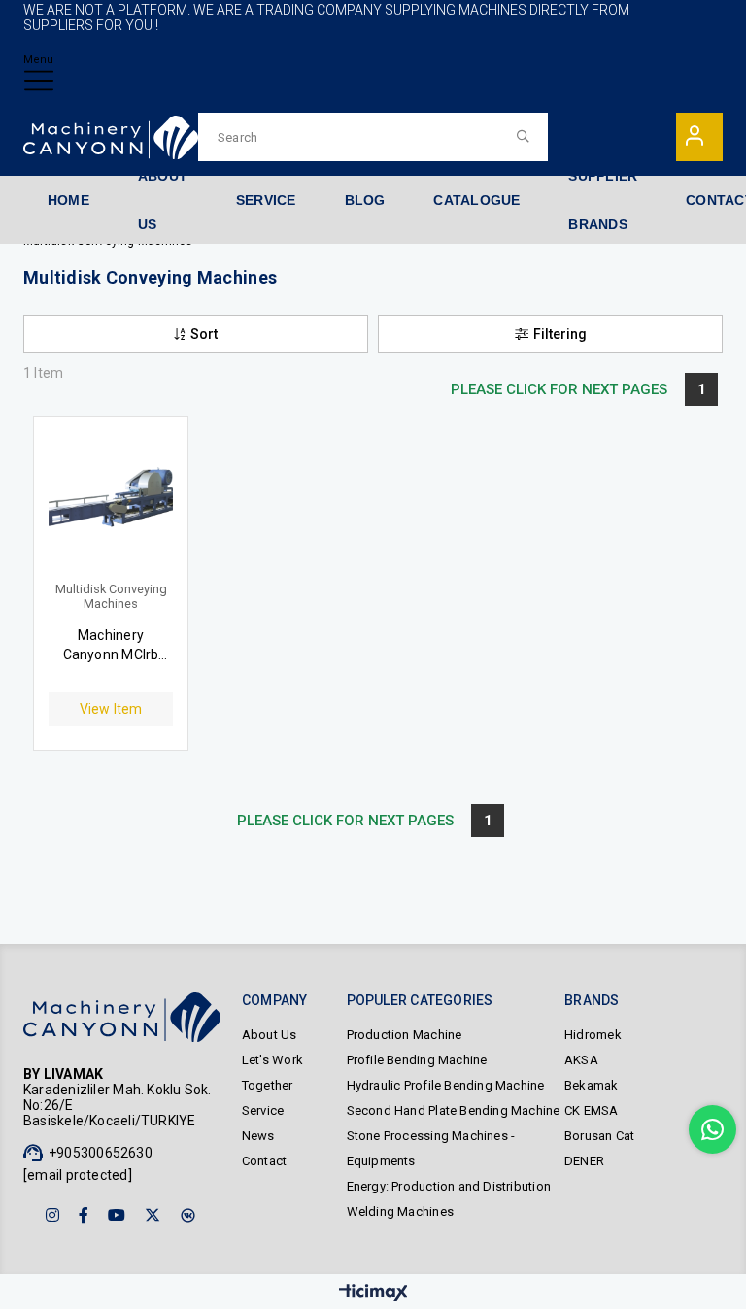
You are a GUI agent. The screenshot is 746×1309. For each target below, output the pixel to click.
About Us (269, 1034)
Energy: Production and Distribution (449, 1186)
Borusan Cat (599, 1135)
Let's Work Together (272, 1072)
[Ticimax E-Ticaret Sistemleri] (373, 1294)
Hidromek (593, 1034)
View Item (111, 709)
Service (263, 1110)
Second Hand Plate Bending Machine (453, 1110)
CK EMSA (591, 1110)
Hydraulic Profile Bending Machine (446, 1085)
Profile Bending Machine (417, 1060)
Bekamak (591, 1085)
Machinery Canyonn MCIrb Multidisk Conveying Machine (111, 645)
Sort (204, 334)
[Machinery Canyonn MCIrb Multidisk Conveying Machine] (111, 508)
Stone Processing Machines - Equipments (431, 1148)
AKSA (581, 1060)
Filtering (560, 334)
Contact (264, 1161)
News (258, 1135)
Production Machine (404, 1034)
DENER (584, 1161)
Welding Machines (400, 1211)
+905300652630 (101, 1152)
